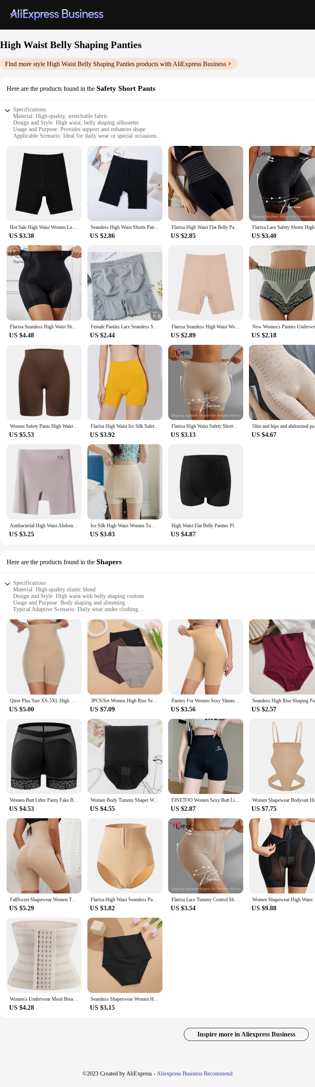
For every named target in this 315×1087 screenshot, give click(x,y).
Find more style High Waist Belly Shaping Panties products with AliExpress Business (115, 63)
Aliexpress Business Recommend (195, 1074)
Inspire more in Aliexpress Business (246, 1034)
